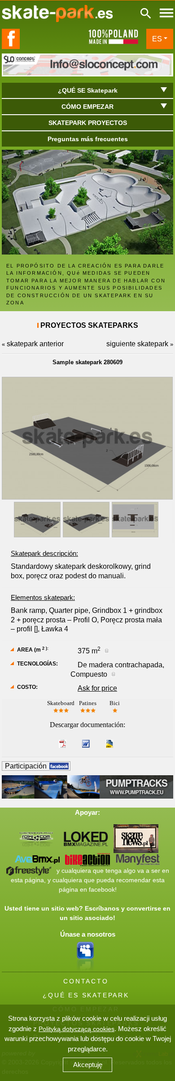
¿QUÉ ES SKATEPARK (86, 995)
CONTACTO (85, 981)
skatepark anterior (35, 344)
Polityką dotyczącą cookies (76, 1028)
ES (157, 39)
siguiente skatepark (137, 344)
